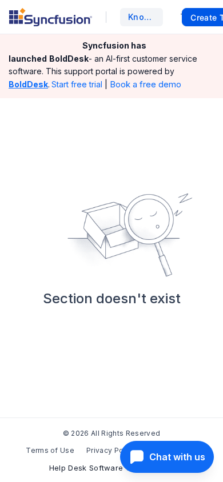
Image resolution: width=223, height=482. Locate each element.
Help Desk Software (86, 467)
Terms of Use (50, 450)
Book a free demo (145, 84)
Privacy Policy (111, 450)
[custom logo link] (50, 17)
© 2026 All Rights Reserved (111, 433)
